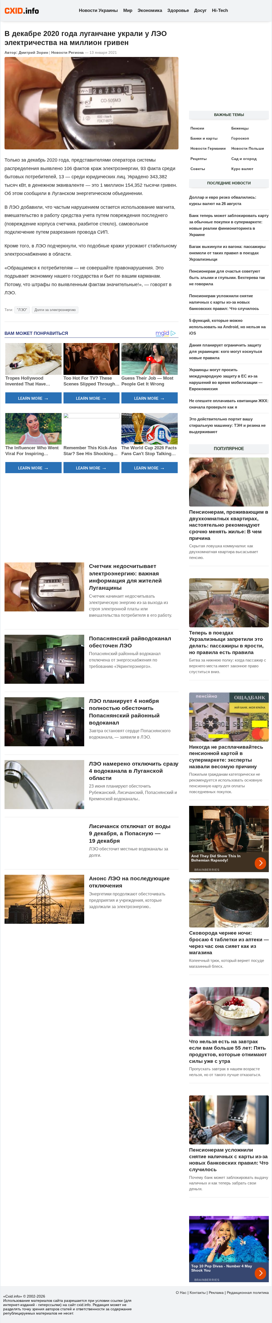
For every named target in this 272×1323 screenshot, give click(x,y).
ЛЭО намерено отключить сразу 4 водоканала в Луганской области (133, 771)
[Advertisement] (91, 517)
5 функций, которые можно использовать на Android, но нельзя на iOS (227, 326)
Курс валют (242, 169)
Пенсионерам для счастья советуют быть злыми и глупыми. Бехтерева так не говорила (227, 277)
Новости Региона (67, 52)
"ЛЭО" (22, 310)
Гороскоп (240, 138)
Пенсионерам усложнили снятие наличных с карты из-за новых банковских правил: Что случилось (224, 302)
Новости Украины (98, 10)
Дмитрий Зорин (33, 52)
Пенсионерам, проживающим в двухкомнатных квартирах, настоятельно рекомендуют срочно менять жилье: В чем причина (228, 525)
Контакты (198, 1292)
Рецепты (198, 159)
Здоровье (178, 10)
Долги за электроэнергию (55, 310)
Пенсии (197, 128)
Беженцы (240, 128)
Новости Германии (208, 148)
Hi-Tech (220, 10)
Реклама (216, 1292)
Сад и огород (244, 159)
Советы (197, 169)
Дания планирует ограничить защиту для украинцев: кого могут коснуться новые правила (225, 351)
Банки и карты (204, 138)
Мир (127, 10)
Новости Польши (247, 148)
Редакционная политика (248, 1292)
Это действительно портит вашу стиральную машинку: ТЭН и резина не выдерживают (227, 425)
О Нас (181, 1292)
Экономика (150, 10)
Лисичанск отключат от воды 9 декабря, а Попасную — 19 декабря (130, 833)
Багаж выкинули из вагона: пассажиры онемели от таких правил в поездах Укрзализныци (227, 252)
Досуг (200, 10)
